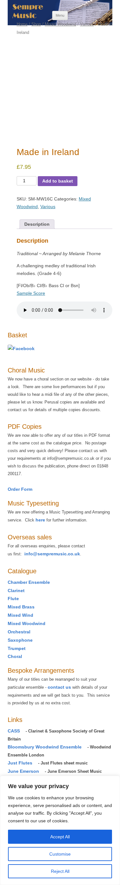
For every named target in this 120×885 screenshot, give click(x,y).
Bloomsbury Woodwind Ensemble (45, 746)
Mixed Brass (21, 606)
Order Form (20, 489)
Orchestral (19, 631)
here (40, 519)
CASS (14, 730)
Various (87, 24)
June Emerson (23, 771)
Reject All (60, 871)
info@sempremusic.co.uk (52, 553)
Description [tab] (37, 224)
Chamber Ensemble (29, 582)
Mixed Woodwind (60, 24)
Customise (60, 854)
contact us (59, 687)
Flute (13, 598)
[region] (60, 830)
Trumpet (17, 648)
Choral (15, 656)
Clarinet (16, 590)
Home (22, 24)
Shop (36, 24)
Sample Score (31, 293)
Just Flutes (20, 762)
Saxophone (20, 640)
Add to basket (57, 181)
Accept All (60, 836)
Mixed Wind (20, 615)
